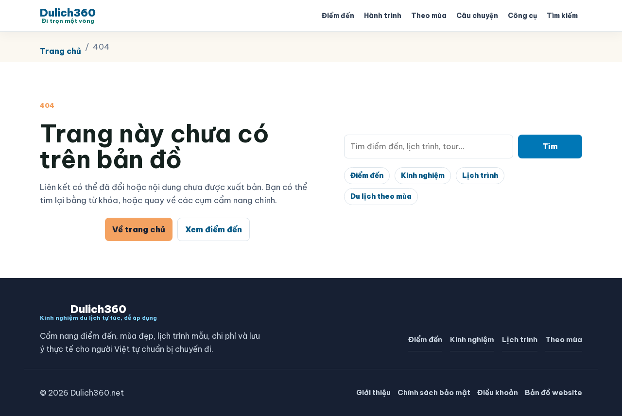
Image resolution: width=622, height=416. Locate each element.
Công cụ (522, 15)
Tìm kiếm (562, 15)
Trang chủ (60, 51)
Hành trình (382, 15)
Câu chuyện (477, 15)
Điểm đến (338, 15)
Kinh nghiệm (423, 175)
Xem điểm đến (213, 229)
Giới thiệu (373, 392)
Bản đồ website (553, 392)
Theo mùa (429, 15)
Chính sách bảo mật (433, 392)
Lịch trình (480, 175)
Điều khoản (497, 392)
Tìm (550, 146)
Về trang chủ (138, 229)
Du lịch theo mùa (381, 196)
